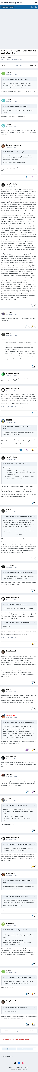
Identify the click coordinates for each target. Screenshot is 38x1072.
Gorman (9, 312)
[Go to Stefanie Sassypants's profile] (3, 146)
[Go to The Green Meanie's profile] (3, 374)
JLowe (8, 799)
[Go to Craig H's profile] (3, 100)
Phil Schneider (24, 844)
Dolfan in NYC (7, 57)
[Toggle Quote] (4, 79)
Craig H (22, 79)
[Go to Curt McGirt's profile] (3, 566)
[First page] (2, 65)
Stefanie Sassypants (13, 145)
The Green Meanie (12, 373)
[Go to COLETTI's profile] (3, 421)
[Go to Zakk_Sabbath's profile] (3, 652)
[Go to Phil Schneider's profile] (3, 716)
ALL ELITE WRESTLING (15, 59)
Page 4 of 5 (19, 65)
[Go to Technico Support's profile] (3, 390)
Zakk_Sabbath (11, 651)
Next (32, 65)
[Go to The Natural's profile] (3, 874)
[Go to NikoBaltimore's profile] (3, 758)
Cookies (26, 1067)
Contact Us (19, 1067)
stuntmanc (10, 923)
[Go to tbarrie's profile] (3, 73)
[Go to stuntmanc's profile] (3, 924)
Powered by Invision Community (19, 1069)
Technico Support (12, 389)
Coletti (22, 896)
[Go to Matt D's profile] (3, 334)
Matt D (8, 333)
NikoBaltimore (11, 757)
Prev (5, 65)
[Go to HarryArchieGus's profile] (3, 185)
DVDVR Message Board (12, 2)
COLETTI (9, 420)
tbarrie (8, 72)
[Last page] (35, 65)
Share (9, 1049)
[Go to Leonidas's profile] (3, 775)
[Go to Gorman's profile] (3, 313)
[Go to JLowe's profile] (3, 800)
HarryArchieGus (11, 184)
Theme (11, 1067)
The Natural (10, 873)
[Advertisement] (19, 29)
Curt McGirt (10, 565)
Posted (11, 74)
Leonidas (9, 774)
